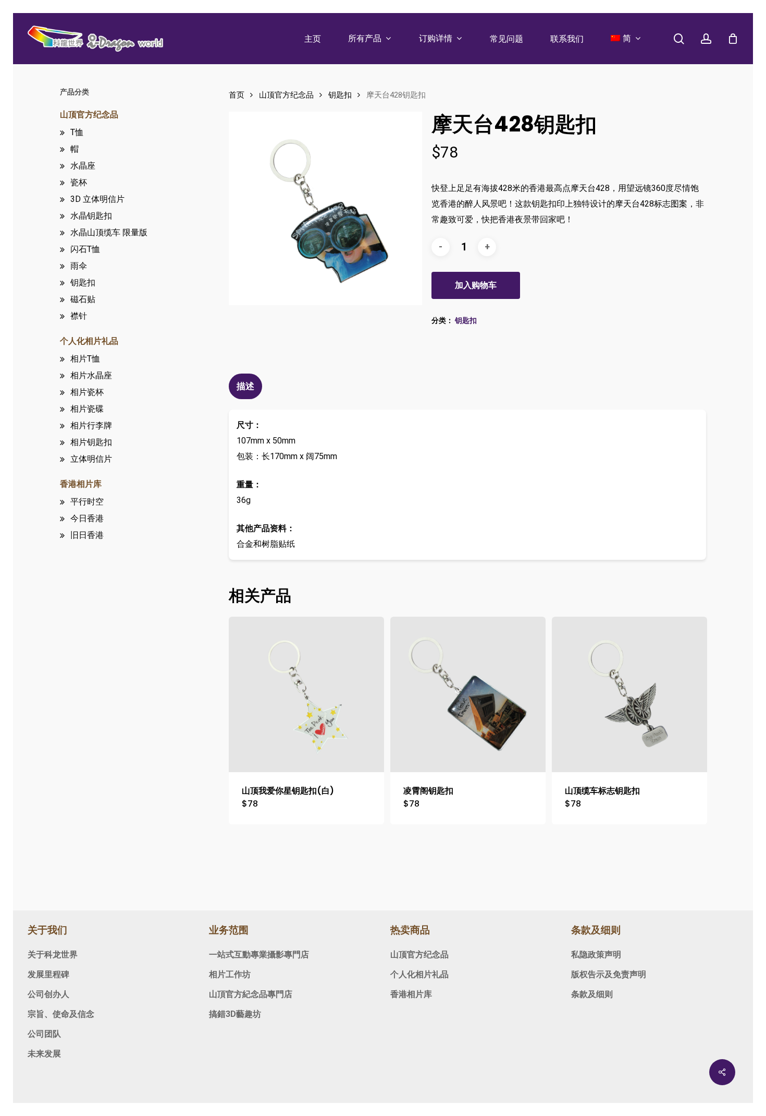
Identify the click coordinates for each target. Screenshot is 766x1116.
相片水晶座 (91, 375)
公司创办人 (48, 994)
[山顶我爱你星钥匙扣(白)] (306, 694)
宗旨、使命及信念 (61, 1014)
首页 (236, 95)
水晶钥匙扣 (91, 216)
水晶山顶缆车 (108, 232)
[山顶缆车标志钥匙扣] (629, 694)
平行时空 (87, 502)
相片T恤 (85, 359)
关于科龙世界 (53, 954)
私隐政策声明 (596, 954)
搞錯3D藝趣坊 (235, 1014)
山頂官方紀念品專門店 (250, 994)
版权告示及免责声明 (608, 974)
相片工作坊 (230, 974)
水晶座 (82, 166)
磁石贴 (82, 299)
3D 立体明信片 (97, 199)
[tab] (247, 386)
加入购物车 (476, 285)
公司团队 (44, 1034)
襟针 (78, 316)
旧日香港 (87, 535)
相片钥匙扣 (91, 442)
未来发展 (44, 1054)
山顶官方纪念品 (89, 114)
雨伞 (78, 266)
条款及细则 (592, 994)
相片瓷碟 (87, 409)
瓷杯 (78, 182)
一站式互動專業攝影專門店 (259, 954)
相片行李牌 (91, 425)
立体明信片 (91, 459)
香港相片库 (81, 484)
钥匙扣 (82, 282)
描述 (245, 386)
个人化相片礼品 (89, 341)
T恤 (76, 132)
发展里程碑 (48, 974)
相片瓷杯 (87, 392)
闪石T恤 (85, 249)
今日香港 (87, 518)
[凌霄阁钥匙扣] (468, 694)
